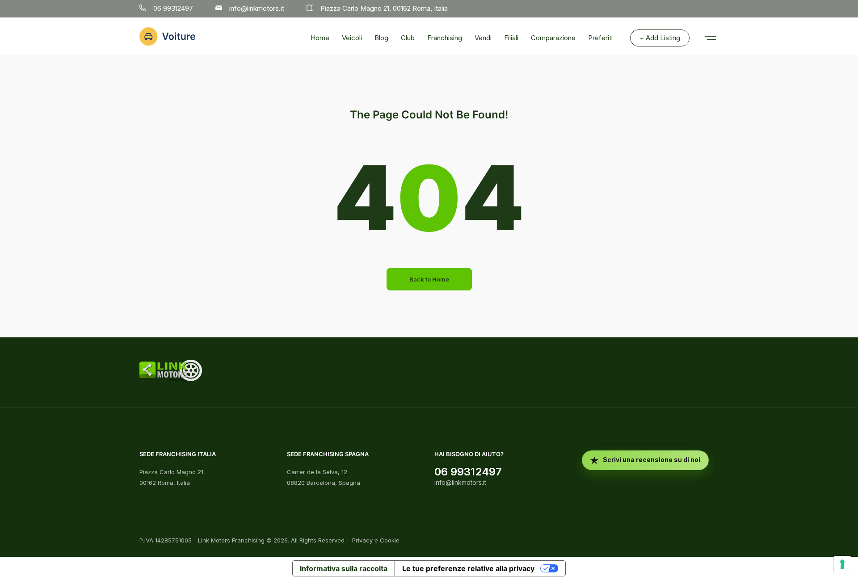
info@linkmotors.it (460, 482)
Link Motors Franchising (231, 540)
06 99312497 (468, 471)
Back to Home (429, 279)
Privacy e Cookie (376, 540)
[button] (709, 33)
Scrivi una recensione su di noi (651, 459)
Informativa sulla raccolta (343, 568)
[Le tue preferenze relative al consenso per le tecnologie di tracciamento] (842, 564)
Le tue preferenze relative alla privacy (468, 568)
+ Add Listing (659, 38)
